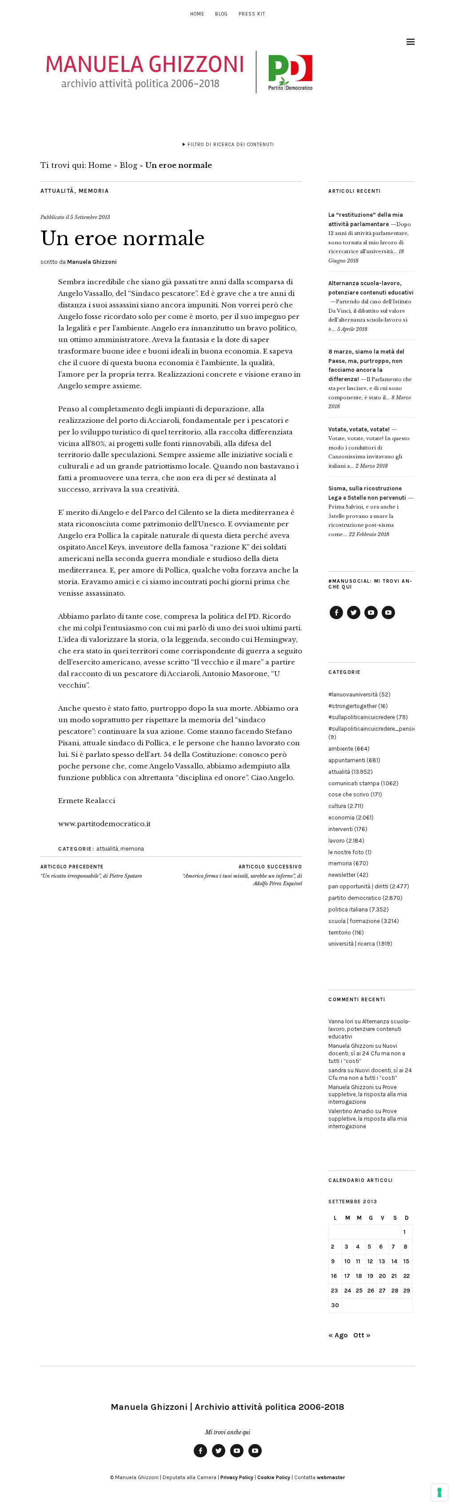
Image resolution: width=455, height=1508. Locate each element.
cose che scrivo (348, 794)
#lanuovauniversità (353, 694)
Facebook (336, 618)
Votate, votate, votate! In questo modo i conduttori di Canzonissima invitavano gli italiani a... (369, 447)
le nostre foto (346, 852)
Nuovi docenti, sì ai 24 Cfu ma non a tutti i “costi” (366, 1053)
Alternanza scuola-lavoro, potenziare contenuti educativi (369, 1029)
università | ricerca (351, 943)
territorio (339, 932)
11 (358, 1261)
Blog (221, 14)
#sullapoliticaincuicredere (361, 717)
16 (334, 1276)
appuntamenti (346, 760)
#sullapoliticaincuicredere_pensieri (373, 728)
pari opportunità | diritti (358, 886)
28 (395, 1290)
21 (394, 1276)
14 (394, 1261)
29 (406, 1290)
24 (347, 1290)
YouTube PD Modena (388, 618)
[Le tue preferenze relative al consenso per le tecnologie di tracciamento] (439, 1492)
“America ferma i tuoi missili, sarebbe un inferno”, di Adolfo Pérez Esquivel (242, 875)
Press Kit (252, 14)
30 (335, 1305)
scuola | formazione (354, 921)
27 (382, 1290)
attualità (57, 190)
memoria (94, 190)
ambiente (340, 748)
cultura (337, 806)
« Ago (338, 1335)
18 (359, 1276)
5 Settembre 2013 (90, 217)
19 (370, 1276)
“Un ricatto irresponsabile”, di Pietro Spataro (91, 871)
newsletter (341, 874)
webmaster (331, 1477)
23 (334, 1290)
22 (406, 1276)
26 (370, 1290)
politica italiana (348, 909)
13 (382, 1261)
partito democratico (354, 898)
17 (347, 1276)
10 (347, 1261)
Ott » (362, 1335)
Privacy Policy (236, 1477)
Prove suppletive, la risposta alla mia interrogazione (367, 1095)
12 (370, 1261)
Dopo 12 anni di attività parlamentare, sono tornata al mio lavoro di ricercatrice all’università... (369, 233)
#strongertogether (352, 706)
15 (406, 1261)
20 (382, 1276)
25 (359, 1290)
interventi (340, 829)
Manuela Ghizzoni (92, 262)
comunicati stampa (353, 783)
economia (341, 817)
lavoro (336, 840)
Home (197, 14)
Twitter (353, 618)
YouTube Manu (371, 618)
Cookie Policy (273, 1477)
